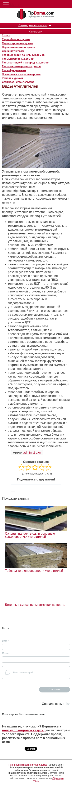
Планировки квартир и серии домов (27, 764)
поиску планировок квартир (24, 730)
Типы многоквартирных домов (21, 66)
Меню (15, 5)
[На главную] (36, 14)
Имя (5, 640)
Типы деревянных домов (18, 58)
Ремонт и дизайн (12, 78)
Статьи (6, 35)
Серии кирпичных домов (17, 43)
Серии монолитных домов (18, 47)
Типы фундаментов (14, 70)
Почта (6, 653)
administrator (32, 452)
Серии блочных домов (16, 39)
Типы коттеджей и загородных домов (25, 62)
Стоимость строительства (18, 81)
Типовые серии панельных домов (23, 54)
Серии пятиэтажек (13, 51)
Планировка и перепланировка (21, 74)
